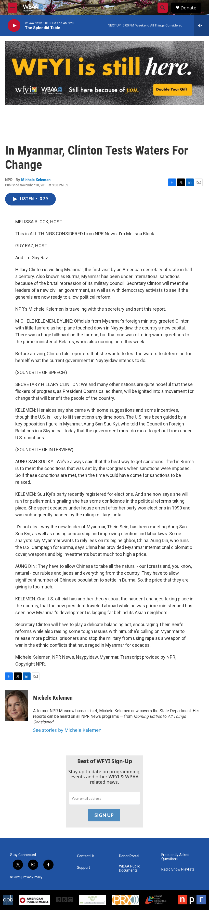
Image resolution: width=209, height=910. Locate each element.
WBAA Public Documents (129, 868)
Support (83, 868)
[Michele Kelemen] (16, 705)
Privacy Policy (32, 877)
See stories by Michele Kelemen (67, 730)
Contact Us (86, 856)
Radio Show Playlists (177, 869)
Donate (188, 7)
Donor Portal (129, 856)
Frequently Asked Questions (175, 857)
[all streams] (201, 25)
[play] (14, 26)
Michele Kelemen (35, 179)
